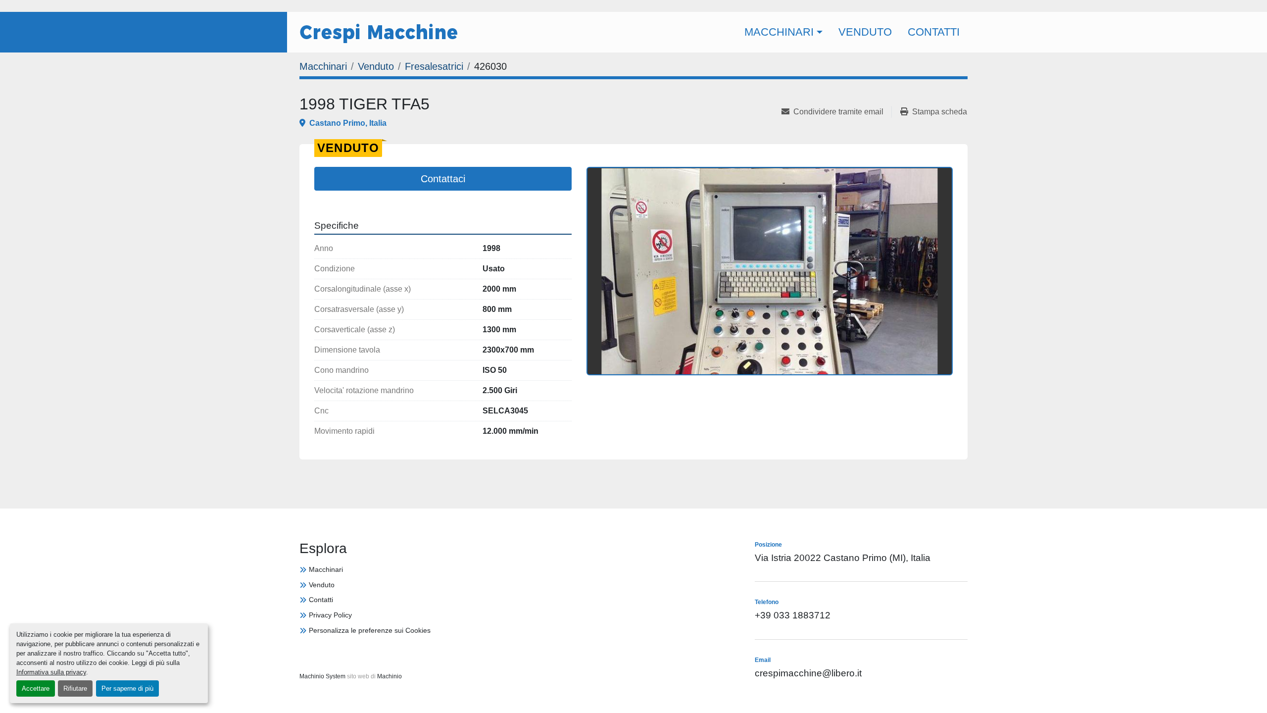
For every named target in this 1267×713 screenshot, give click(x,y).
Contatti (934, 32)
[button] (783, 32)
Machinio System (322, 676)
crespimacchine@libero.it (732, 6)
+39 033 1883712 (850, 6)
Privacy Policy (330, 615)
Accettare (35, 688)
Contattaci (443, 178)
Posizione (625, 6)
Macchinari (779, 32)
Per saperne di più (127, 688)
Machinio (389, 676)
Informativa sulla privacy (51, 672)
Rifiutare (75, 688)
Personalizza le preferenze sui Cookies (370, 630)
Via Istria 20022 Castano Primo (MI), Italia (842, 558)
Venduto (865, 32)
